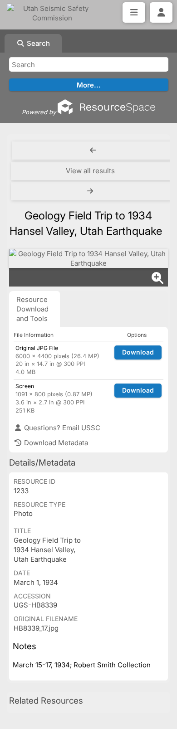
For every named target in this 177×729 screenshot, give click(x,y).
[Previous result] (93, 150)
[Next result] (91, 191)
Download (138, 352)
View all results (90, 170)
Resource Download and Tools (32, 309)
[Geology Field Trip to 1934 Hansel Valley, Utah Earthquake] (88, 258)
